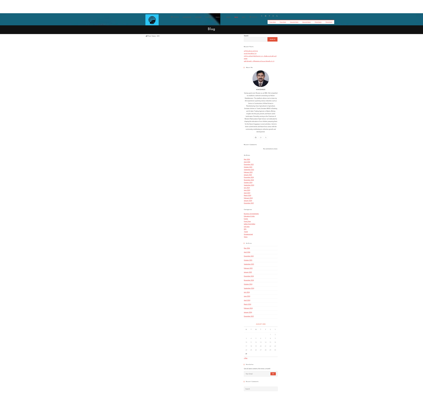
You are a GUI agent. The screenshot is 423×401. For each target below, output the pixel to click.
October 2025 (248, 167)
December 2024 (249, 177)
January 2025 (248, 175)
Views (246, 237)
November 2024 (249, 180)
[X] (261, 16)
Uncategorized (248, 234)
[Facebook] (265, 16)
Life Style (247, 227)
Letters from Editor (249, 224)
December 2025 (249, 164)
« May (245, 358)
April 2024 (247, 193)
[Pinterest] (269, 16)
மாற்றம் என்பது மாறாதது (251, 51)
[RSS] (277, 16)
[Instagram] (273, 16)
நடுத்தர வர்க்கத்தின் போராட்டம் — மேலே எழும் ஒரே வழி (260, 56)
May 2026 (247, 159)
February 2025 (248, 172)
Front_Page (247, 221)
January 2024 (248, 201)
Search (246, 36)
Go (273, 374)
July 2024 (247, 188)
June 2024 (247, 190)
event (245, 59)
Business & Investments (251, 214)
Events (246, 219)
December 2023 (249, 203)
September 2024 (249, 185)
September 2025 (249, 170)
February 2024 (248, 198)
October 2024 (248, 182)
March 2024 (247, 195)
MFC (245, 229)
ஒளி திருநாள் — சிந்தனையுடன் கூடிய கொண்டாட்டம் (259, 61)
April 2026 (247, 162)
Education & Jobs (249, 216)
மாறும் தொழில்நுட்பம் (250, 53)
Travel (246, 232)
